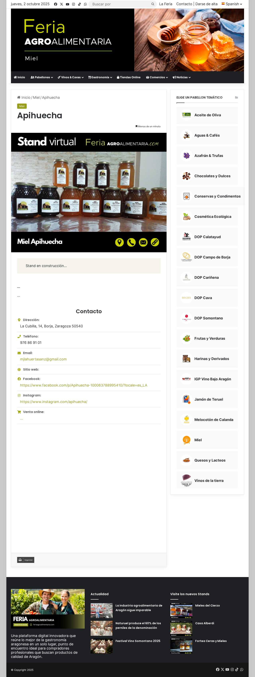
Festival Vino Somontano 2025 (138, 641)
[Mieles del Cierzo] (181, 610)
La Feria (165, 4)
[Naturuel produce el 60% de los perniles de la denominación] (102, 628)
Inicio (21, 77)
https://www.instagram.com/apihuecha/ (53, 402)
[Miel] (127, 40)
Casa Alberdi (204, 623)
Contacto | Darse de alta (197, 4)
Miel (36, 97)
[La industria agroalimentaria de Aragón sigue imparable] (102, 610)
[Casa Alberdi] (181, 628)
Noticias (182, 77)
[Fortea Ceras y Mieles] (181, 646)
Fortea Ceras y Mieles (211, 641)
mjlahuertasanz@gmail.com (43, 359)
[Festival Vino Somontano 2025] (102, 646)
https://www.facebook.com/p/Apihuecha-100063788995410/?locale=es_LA (83, 385)
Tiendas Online (129, 77)
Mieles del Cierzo (207, 606)
